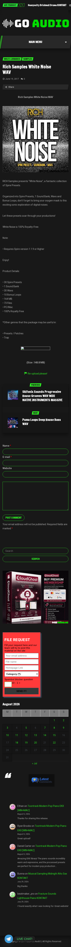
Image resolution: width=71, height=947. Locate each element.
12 (26, 735)
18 (16, 742)
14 (44, 735)
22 (54, 742)
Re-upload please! (37, 373)
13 (35, 735)
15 (54, 735)
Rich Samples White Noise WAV (27, 69)
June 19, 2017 (12, 79)
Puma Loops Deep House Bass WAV (41, 421)
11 (16, 735)
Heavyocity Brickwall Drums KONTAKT (47, 5)
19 (26, 742)
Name (7, 445)
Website (7, 468)
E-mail (7, 457)
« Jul (34, 763)
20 (35, 742)
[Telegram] (9, 939)
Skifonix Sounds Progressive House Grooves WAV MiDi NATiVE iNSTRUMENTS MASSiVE (42, 395)
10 (7, 735)
